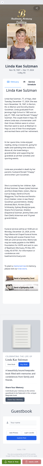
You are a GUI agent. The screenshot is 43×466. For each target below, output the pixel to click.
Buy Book (23, 364)
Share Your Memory (15, 399)
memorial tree (20, 266)
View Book (11, 364)
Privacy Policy (15, 456)
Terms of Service (27, 456)
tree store (22, 268)
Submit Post (21, 438)
